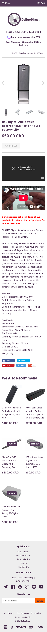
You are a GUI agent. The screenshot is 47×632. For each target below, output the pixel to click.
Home (4, 53)
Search (23, 563)
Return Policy (23, 559)
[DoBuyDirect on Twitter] (6, 587)
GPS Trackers (23, 551)
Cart (42, 3)
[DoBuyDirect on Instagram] (34, 587)
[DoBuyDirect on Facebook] (13, 587)
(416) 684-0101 (23, 581)
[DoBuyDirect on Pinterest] (20, 587)
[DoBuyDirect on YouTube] (41, 587)
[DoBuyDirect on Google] (27, 587)
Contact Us (23, 567)
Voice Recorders (23, 555)
